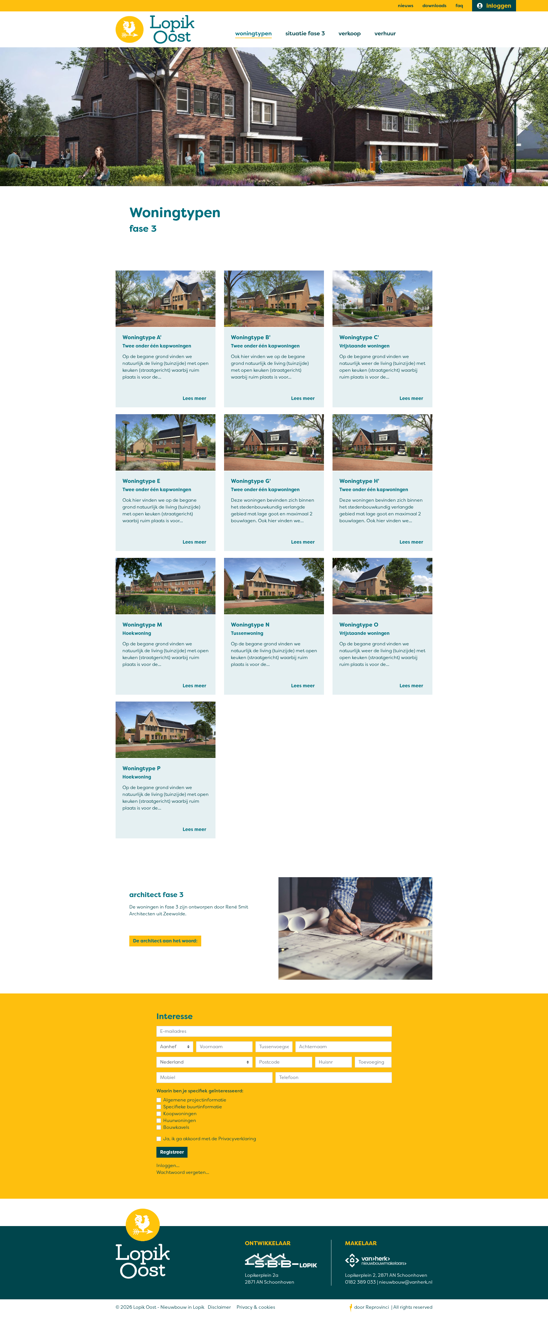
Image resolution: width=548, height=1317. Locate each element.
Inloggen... (168, 1165)
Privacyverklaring (237, 1139)
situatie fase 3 (305, 33)
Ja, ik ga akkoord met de (209, 1139)
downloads (434, 6)
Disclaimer (219, 1307)
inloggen (498, 5)
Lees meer (194, 398)
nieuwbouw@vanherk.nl (405, 1282)
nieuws (405, 6)
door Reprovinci (371, 1307)
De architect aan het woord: (165, 941)
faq (459, 6)
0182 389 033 (360, 1282)
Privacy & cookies (256, 1307)
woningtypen (253, 33)
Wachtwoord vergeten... (182, 1172)
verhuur (385, 33)
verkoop (350, 33)
